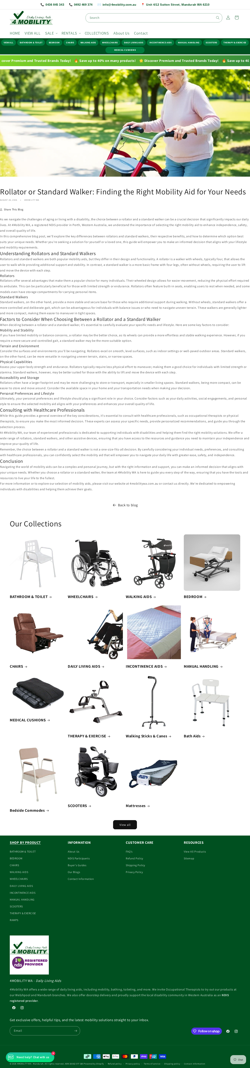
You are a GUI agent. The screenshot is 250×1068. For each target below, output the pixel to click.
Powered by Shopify (94, 1063)
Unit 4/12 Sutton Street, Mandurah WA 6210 (175, 4)
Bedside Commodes (27, 810)
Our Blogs (74, 872)
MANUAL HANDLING (188, 42)
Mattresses (136, 805)
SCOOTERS (211, 42)
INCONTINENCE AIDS (160, 42)
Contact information (194, 1063)
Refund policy (115, 1063)
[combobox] (154, 17)
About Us (73, 851)
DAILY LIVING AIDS (133, 42)
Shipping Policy (135, 865)
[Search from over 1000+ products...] (217, 17)
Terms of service (152, 1063)
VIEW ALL (8, 42)
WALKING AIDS (88, 42)
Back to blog (128, 505)
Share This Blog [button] (13, 209)
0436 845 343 (52, 4)
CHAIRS (70, 42)
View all (125, 825)
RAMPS (14, 920)
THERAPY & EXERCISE (234, 42)
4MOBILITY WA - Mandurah (30, 1063)
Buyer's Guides (77, 865)
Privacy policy (133, 1063)
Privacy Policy (134, 872)
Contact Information (81, 879)
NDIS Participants (79, 858)
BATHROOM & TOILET (31, 42)
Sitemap (189, 858)
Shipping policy (172, 1063)
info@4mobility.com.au (116, 4)
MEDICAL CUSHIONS (125, 49)
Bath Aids (192, 736)
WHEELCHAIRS (110, 42)
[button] (51, 33)
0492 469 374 (81, 4)
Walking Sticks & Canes (146, 736)
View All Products (195, 851)
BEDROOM (54, 42)
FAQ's (129, 851)
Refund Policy (134, 858)
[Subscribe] (75, 1030)
